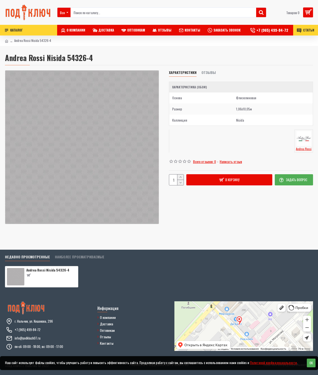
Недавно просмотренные (27, 257)
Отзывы (208, 72)
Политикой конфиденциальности (273, 362)
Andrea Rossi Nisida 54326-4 (47, 270)
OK (311, 362)
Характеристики (183, 72)
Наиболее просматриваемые (79, 257)
